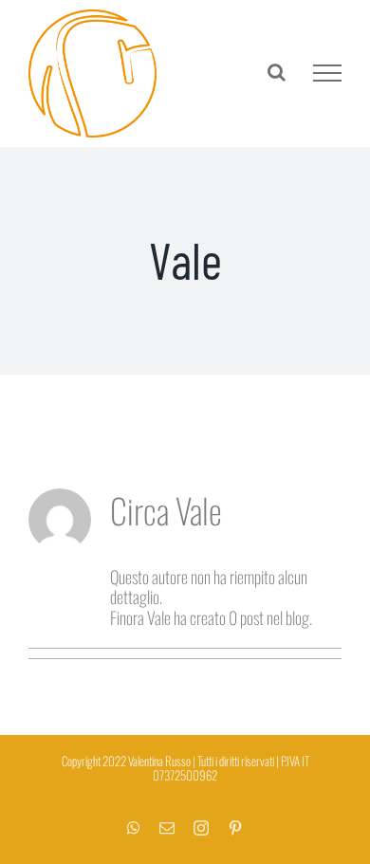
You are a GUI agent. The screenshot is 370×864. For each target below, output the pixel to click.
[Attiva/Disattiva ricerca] (277, 72)
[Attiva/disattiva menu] (327, 73)
